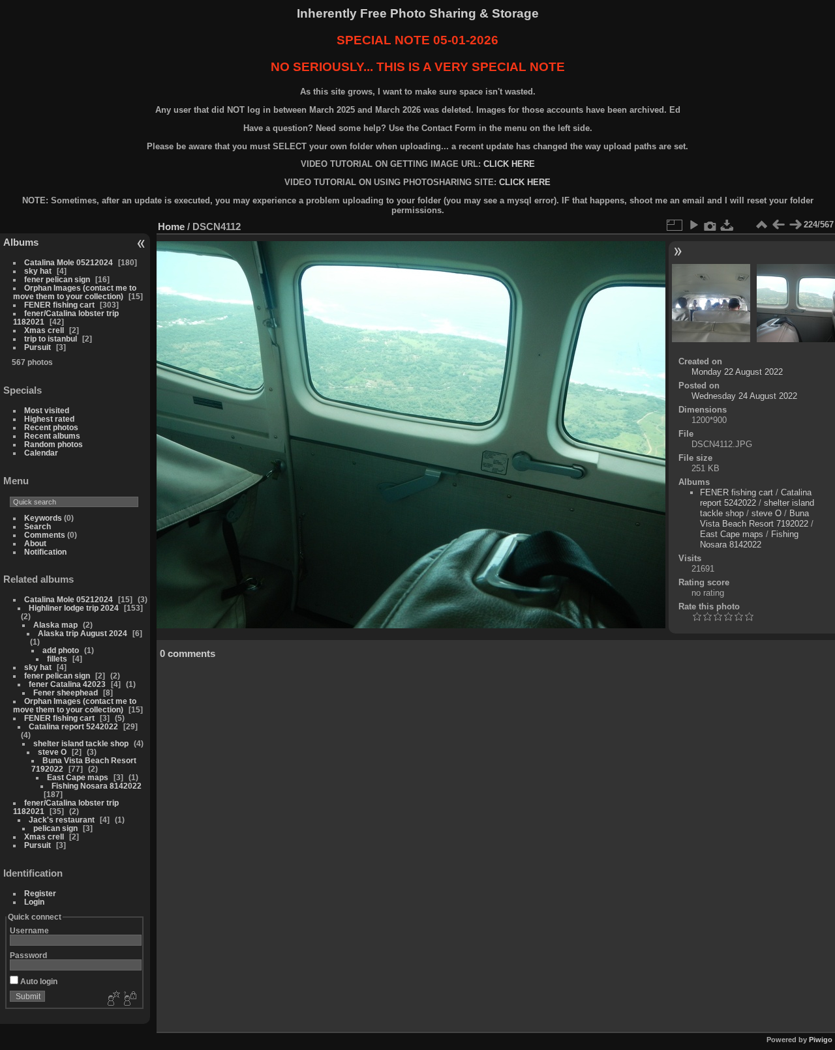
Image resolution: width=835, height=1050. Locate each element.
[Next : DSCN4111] (795, 224)
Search (37, 526)
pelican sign (55, 828)
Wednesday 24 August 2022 (744, 396)
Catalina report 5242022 (73, 726)
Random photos (53, 444)
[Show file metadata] (710, 224)
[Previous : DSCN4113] (778, 224)
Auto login (37, 981)
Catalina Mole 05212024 (68, 262)
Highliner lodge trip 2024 (74, 608)
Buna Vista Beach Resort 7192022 (754, 518)
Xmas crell (44, 330)
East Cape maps (77, 777)
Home (171, 226)
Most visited (46, 410)
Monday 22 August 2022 (737, 372)
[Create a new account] (112, 999)
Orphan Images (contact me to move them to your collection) (74, 292)
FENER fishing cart (59, 304)
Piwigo (820, 1039)
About (35, 543)
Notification (45, 551)
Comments (44, 535)
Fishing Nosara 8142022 (97, 785)
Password (28, 955)
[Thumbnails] (761, 224)
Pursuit (37, 347)
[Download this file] (727, 224)
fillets (57, 658)
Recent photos (51, 427)
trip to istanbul (50, 338)
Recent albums (52, 435)
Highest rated (49, 419)
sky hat (38, 271)
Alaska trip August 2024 (82, 633)
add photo (60, 650)
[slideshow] (693, 224)
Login (34, 901)
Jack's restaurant (62, 819)
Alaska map (55, 624)
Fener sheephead (65, 692)
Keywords (43, 518)
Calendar (41, 452)
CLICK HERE (509, 164)
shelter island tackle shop (81, 743)
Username (29, 930)
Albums (20, 242)
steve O (52, 752)
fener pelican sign (57, 279)
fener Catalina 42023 (67, 684)
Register (40, 893)
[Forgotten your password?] (129, 999)
